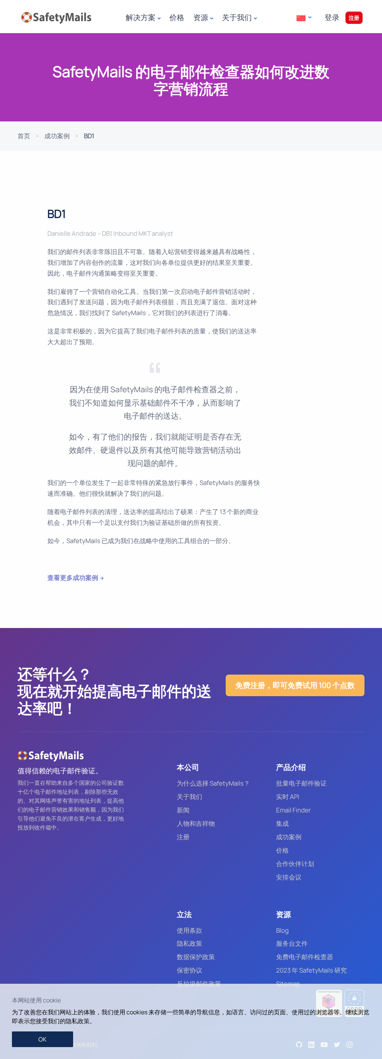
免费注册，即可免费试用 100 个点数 (295, 685)
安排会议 (288, 877)
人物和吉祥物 (196, 823)
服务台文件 (292, 943)
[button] (304, 17)
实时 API (287, 796)
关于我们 (189, 796)
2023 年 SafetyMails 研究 (311, 970)
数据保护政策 (196, 956)
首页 (24, 135)
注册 (354, 17)
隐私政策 (189, 943)
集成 (282, 823)
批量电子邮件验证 (301, 783)
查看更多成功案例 (72, 577)
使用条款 (189, 930)
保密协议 (189, 970)
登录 (332, 17)
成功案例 (57, 135)
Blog (282, 930)
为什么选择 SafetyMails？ (213, 783)
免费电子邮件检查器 (304, 956)
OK (42, 1039)
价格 (176, 17)
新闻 (183, 810)
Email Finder (293, 810)
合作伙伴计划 (295, 863)
